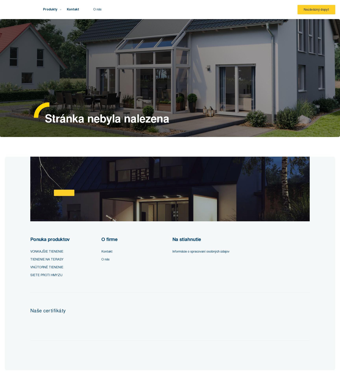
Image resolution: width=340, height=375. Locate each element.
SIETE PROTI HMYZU (46, 275)
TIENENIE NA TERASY (47, 259)
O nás (97, 9)
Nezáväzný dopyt (316, 9)
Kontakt (73, 9)
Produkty (50, 9)
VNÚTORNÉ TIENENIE (46, 267)
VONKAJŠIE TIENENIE (46, 251)
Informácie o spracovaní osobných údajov (200, 251)
